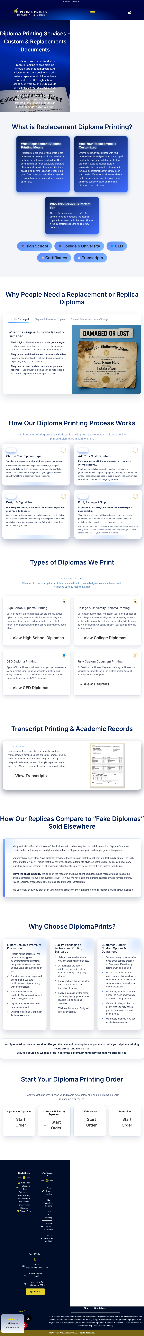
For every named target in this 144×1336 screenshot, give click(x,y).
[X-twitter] (28, 1318)
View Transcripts (29, 775)
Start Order (17, 1122)
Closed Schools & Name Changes (90, 319)
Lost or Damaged (18, 319)
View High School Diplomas (36, 637)
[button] (92, 12)
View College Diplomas (103, 637)
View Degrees (94, 684)
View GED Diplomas (29, 687)
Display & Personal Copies (49, 319)
